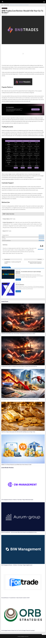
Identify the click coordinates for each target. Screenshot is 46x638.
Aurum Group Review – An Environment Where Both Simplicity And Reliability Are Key (19, 532)
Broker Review (4, 8)
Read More (18, 279)
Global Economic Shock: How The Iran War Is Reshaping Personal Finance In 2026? (18, 333)
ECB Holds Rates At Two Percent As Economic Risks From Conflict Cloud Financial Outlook (20, 399)
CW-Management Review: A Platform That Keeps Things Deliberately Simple (17, 499)
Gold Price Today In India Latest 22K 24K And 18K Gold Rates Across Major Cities (18, 431)
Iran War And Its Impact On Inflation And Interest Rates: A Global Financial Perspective (19, 366)
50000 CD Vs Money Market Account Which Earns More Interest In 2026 (16, 464)
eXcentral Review (20, 284)
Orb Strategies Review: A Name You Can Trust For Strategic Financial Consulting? (18, 630)
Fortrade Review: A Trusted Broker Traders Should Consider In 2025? (15, 597)
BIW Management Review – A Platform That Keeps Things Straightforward (16, 565)
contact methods (17, 193)
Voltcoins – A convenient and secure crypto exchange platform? (28, 272)
